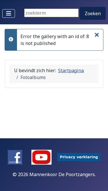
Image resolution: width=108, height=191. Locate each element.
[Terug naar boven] (97, 180)
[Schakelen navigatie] (8, 13)
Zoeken (93, 13)
